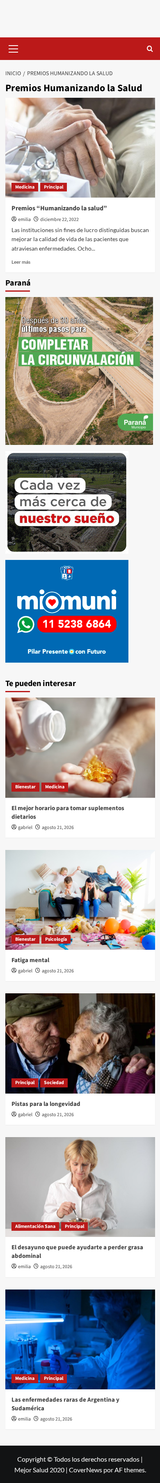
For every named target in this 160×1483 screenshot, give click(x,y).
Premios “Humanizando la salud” (59, 208)
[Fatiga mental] (80, 900)
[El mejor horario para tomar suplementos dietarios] (80, 747)
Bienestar (25, 786)
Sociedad (54, 1082)
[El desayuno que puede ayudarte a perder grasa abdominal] (80, 1187)
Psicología (56, 939)
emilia (24, 219)
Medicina (24, 187)
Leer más (20, 262)
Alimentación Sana (35, 1226)
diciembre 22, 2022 (59, 219)
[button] (13, 47)
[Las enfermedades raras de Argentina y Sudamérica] (80, 1339)
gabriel (25, 827)
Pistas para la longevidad (45, 1104)
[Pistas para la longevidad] (80, 1043)
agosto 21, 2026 (58, 827)
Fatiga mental (30, 960)
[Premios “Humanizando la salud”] (80, 148)
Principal (53, 187)
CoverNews (85, 1470)
